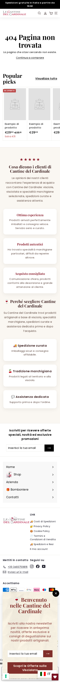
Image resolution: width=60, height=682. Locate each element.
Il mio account (39, 549)
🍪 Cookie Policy (40, 531)
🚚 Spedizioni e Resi (42, 544)
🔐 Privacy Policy (40, 526)
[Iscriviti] (47, 653)
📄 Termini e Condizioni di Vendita (43, 537)
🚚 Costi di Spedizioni (43, 521)
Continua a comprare (30, 57)
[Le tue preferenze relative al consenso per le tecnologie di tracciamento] (6, 676)
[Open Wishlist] (55, 677)
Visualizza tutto (46, 78)
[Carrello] (51, 13)
